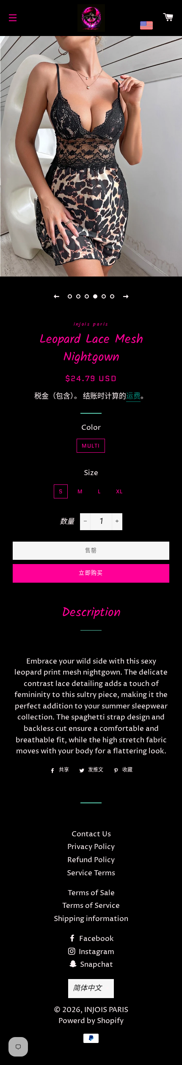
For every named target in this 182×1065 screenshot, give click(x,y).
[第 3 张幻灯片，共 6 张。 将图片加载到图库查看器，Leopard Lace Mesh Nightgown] (87, 296)
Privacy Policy (91, 847)
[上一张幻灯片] (56, 296)
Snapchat (95, 965)
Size (91, 473)
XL (119, 491)
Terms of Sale (91, 893)
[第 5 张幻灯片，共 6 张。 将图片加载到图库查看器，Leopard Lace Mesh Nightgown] (103, 296)
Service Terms (91, 873)
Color (91, 428)
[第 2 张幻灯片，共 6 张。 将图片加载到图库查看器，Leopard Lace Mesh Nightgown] (78, 296)
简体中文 (87, 988)
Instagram (95, 952)
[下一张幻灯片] (125, 296)
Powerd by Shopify (91, 1021)
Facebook (95, 939)
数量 (67, 521)
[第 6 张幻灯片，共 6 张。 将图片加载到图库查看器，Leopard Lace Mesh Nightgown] (112, 296)
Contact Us (91, 834)
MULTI (91, 446)
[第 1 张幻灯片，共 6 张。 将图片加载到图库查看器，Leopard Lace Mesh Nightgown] (70, 296)
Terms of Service (91, 906)
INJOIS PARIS (106, 1010)
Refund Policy (91, 860)
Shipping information (91, 919)
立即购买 (91, 573)
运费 (133, 396)
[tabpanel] (91, 155)
